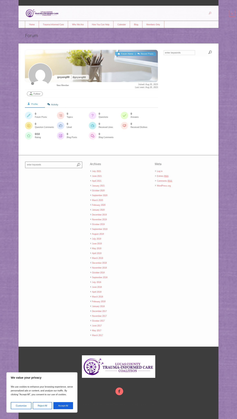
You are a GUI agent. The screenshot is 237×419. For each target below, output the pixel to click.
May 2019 (96, 248)
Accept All (63, 405)
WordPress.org (164, 185)
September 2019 (99, 229)
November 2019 (99, 219)
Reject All (42, 405)
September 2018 (99, 277)
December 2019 (99, 214)
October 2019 (98, 224)
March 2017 (97, 335)
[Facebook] (119, 391)
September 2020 (99, 195)
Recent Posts (146, 54)
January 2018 (98, 306)
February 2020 (98, 205)
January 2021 (98, 185)
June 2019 (97, 243)
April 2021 (96, 181)
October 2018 (98, 272)
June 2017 (97, 325)
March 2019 (97, 258)
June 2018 (97, 287)
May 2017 (96, 330)
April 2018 (96, 292)
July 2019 (96, 239)
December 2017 (99, 311)
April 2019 (96, 253)
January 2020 (98, 210)
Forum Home (126, 54)
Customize (21, 405)
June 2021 (97, 176)
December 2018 (99, 263)
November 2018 (99, 268)
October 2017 (98, 321)
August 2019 (98, 234)
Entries (162, 176)
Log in (160, 171)
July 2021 (96, 171)
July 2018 (96, 282)
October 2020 (98, 190)
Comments (164, 181)
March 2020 (97, 200)
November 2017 (99, 316)
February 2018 (98, 301)
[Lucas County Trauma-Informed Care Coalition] (118, 366)
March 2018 (97, 296)
